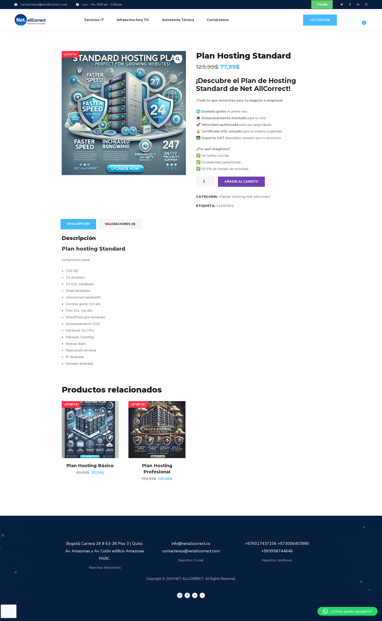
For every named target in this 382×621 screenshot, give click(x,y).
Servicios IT (94, 19)
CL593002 (225, 206)
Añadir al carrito (241, 181)
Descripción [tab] (78, 224)
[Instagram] (366, 4)
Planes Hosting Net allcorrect (244, 197)
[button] (178, 59)
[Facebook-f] (350, 4)
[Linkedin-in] (358, 4)
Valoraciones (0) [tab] (120, 224)
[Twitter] (341, 4)
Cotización (320, 20)
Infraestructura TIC (133, 19)
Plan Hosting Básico (90, 465)
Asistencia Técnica (178, 19)
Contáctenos (218, 19)
